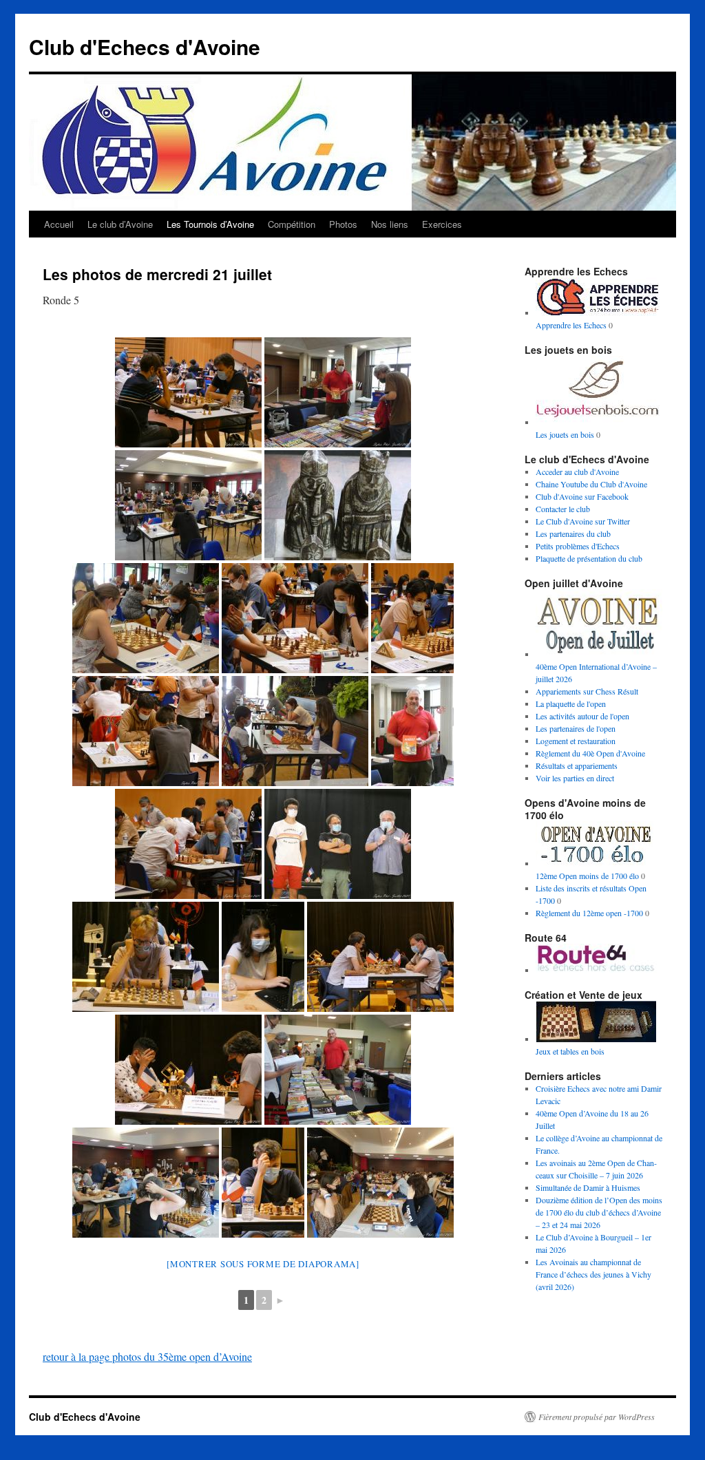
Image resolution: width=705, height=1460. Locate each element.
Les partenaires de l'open (575, 728)
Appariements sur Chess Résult (587, 691)
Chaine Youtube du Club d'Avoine (591, 483)
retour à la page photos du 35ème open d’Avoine (147, 1356)
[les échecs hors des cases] (598, 969)
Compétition (291, 224)
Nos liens (389, 224)
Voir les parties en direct (575, 777)
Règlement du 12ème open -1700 (589, 912)
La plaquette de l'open (571, 703)
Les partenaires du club (573, 533)
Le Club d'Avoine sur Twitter (583, 521)
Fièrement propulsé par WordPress (596, 1416)
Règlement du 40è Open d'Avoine (590, 753)
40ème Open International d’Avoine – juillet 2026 (596, 672)
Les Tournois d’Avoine (210, 224)
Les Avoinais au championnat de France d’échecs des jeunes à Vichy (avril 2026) (593, 1274)
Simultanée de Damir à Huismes (588, 1187)
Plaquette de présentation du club (589, 558)
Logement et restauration (575, 740)
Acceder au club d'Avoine (577, 471)
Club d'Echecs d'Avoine (144, 46)
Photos (343, 224)
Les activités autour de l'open (582, 715)
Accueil (59, 224)
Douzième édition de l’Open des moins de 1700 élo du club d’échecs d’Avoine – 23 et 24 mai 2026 (599, 1212)
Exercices (442, 224)
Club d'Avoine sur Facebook (582, 496)
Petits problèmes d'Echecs (578, 545)
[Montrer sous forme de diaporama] (263, 1264)
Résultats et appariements (577, 765)
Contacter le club (563, 508)
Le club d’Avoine (120, 224)
